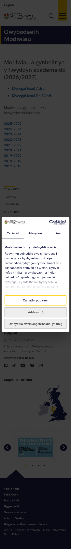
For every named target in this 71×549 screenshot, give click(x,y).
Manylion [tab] (35, 233)
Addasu (33, 312)
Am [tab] (58, 233)
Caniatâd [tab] (13, 233)
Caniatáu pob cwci (35, 300)
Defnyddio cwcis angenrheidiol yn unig (35, 324)
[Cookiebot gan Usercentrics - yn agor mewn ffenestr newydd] (50, 222)
